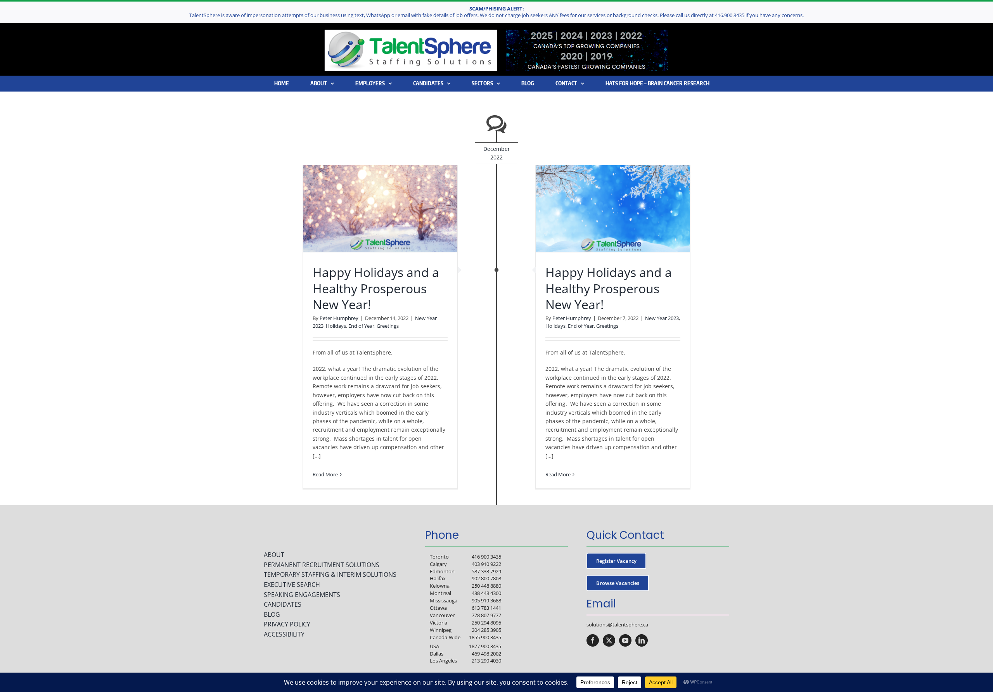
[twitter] (609, 640)
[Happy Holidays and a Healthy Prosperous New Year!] (380, 208)
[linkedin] (641, 640)
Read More (325, 474)
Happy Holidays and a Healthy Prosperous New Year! (376, 288)
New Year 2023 (662, 318)
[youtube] (625, 640)
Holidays (336, 325)
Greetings (388, 325)
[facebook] (592, 640)
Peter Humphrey (339, 318)
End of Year (361, 325)
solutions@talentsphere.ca (617, 624)
